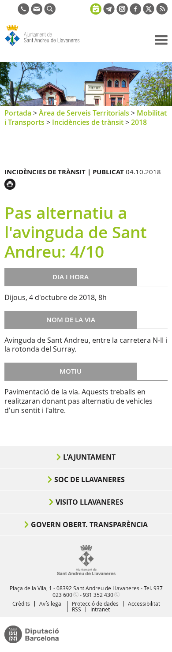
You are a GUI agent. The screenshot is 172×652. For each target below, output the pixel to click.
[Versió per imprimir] (12, 183)
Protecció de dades (95, 603)
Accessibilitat (144, 603)
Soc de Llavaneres (89, 479)
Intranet (100, 609)
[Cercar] (50, 12)
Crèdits (21, 603)
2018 (139, 122)
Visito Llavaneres (89, 502)
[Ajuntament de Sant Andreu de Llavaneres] (86, 573)
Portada (17, 113)
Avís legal (51, 603)
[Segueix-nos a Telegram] (109, 12)
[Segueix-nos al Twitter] (148, 12)
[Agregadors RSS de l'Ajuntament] (162, 12)
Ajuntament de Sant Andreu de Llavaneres (46, 45)
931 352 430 (98, 594)
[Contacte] (36, 12)
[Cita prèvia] (95, 8)
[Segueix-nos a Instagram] (122, 12)
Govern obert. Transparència (89, 524)
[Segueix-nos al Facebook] (135, 12)
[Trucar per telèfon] (23, 12)
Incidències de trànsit (87, 122)
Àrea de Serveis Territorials (84, 113)
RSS (76, 609)
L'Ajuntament (89, 457)
